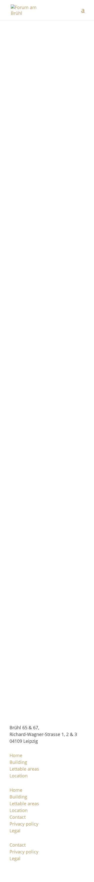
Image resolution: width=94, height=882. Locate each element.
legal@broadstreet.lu (47, 90)
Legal (15, 831)
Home (16, 755)
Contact (18, 817)
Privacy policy (24, 824)
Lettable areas (24, 769)
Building (18, 762)
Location (19, 776)
